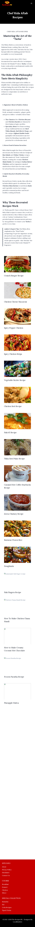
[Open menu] (31, 3)
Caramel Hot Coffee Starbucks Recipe (17, 486)
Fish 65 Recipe (10, 432)
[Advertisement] (17, 786)
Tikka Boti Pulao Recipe (14, 458)
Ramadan (5, 902)
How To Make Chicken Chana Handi (17, 620)
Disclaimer (5, 873)
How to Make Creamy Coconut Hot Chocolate (14, 649)
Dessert (4, 887)
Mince (4, 893)
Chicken (5, 890)
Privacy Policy (6, 870)
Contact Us (6, 875)
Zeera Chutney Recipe (13, 514)
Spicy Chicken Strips (13, 354)
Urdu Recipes (6, 907)
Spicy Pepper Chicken (13, 328)
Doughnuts (9, 566)
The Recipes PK (17, 919)
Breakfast (5, 884)
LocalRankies (17, 922)
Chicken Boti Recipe (13, 406)
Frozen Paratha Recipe (14, 677)
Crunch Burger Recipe (14, 275)
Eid (3, 905)
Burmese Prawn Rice (13, 540)
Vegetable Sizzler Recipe (14, 380)
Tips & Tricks (6, 910)
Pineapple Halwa (11, 703)
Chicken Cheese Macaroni (15, 302)
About (4, 867)
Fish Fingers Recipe (12, 592)
